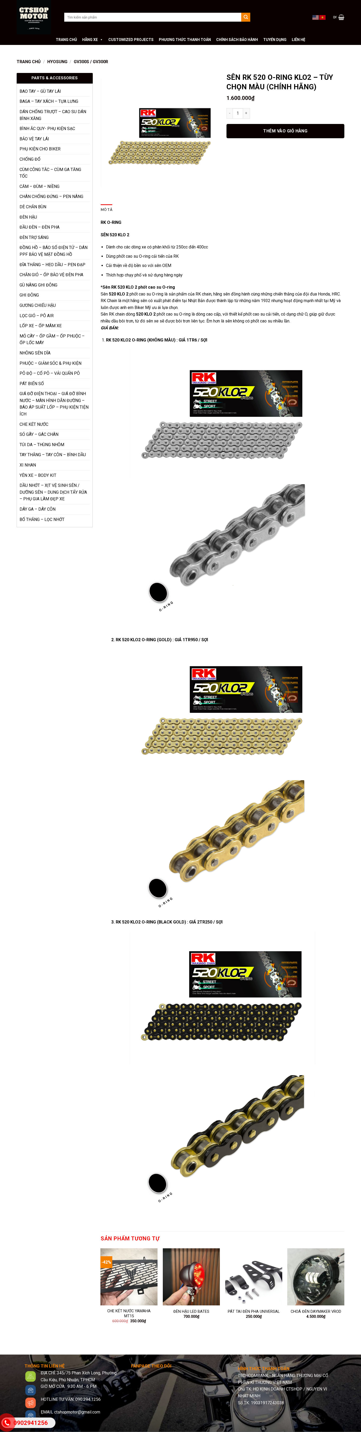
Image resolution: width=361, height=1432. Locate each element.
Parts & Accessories (54, 78)
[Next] (344, 1293)
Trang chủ (66, 40)
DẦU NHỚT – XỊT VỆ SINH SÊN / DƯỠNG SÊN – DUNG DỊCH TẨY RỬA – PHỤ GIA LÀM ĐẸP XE (53, 492)
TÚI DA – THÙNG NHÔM (42, 444)
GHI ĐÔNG (29, 295)
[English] (315, 17)
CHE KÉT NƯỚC (34, 424)
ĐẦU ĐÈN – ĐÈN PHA (39, 227)
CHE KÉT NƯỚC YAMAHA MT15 (129, 1313)
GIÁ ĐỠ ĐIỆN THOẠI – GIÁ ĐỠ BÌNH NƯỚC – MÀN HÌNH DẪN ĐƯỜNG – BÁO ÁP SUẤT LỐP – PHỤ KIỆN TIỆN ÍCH (54, 404)
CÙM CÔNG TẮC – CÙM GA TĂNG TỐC (50, 173)
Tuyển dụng (274, 40)
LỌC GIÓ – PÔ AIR (37, 315)
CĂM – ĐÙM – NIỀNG (39, 186)
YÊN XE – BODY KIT (38, 475)
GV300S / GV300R (91, 61)
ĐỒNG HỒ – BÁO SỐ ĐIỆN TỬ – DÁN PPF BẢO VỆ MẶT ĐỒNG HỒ (53, 251)
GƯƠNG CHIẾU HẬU (38, 305)
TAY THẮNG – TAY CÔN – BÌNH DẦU (53, 454)
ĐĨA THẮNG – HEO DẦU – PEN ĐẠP (52, 264)
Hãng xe (90, 40)
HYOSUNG (57, 61)
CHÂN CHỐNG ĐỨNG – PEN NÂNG (51, 196)
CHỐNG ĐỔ (30, 159)
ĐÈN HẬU (28, 217)
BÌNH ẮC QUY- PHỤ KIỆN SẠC (47, 128)
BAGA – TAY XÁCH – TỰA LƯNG (49, 101)
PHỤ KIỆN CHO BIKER (40, 148)
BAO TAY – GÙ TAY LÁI (40, 91)
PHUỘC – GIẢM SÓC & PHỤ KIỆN (50, 363)
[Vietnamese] (322, 17)
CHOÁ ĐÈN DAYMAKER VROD (316, 1311)
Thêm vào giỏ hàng (285, 130)
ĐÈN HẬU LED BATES (191, 1311)
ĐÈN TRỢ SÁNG (34, 237)
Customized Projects (131, 40)
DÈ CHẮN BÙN (33, 206)
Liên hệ (298, 40)
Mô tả (106, 209)
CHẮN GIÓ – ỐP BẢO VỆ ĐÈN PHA (51, 274)
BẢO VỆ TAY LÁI (34, 138)
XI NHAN (28, 465)
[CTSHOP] (36, 17)
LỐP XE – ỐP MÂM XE (41, 325)
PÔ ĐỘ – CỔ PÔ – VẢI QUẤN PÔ (50, 373)
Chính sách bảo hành (237, 40)
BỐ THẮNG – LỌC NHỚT (42, 519)
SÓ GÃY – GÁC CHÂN (39, 434)
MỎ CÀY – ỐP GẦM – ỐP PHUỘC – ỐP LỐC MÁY (52, 339)
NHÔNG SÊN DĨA (35, 352)
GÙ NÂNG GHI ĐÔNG (38, 285)
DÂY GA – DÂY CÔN (37, 509)
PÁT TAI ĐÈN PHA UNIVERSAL (254, 1311)
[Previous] (101, 1293)
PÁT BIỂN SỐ (32, 383)
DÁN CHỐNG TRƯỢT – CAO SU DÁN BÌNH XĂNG (53, 115)
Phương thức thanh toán (185, 40)
